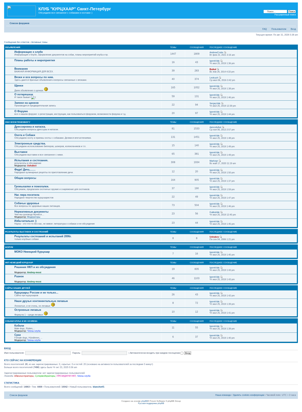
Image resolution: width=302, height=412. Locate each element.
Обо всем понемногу (17, 122)
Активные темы (39, 42)
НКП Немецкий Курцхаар (19, 262)
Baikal (213, 69)
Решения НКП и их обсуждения (35, 267)
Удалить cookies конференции (248, 395)
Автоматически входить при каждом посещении (155, 353)
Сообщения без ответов (16, 42)
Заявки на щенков (26, 102)
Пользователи (278, 29)
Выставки (20, 151)
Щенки (18, 85)
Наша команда (223, 395)
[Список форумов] (21, 10)
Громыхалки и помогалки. (31, 186)
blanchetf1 (98, 387)
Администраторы (24, 376)
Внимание (21, 68)
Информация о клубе (28, 51)
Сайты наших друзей (17, 288)
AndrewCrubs (216, 52)
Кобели (19, 325)
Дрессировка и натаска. (30, 126)
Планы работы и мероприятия (34, 60)
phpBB (144, 401)
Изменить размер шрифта (293, 22)
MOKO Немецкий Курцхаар (32, 251)
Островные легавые (27, 309)
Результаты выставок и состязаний (26, 232)
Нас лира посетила (26, 194)
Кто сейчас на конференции (22, 360)
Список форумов (19, 23)
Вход (293, 29)
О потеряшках (23, 94)
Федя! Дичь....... (25, 169)
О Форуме (21, 111)
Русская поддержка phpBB (151, 403)
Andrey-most (34, 272)
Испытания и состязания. (31, 160)
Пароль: (76, 353)
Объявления (12, 47)
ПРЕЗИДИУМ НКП (66, 376)
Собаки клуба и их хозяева (21, 321)
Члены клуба (33, 331)
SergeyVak (215, 103)
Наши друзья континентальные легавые (41, 301)
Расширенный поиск (285, 14)
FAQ (264, 29)
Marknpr (214, 161)
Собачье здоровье (26, 203)
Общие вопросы (25, 178)
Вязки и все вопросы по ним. (34, 77)
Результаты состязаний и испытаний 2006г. (42, 236)
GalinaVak (215, 212)
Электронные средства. (30, 143)
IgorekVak (215, 61)
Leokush (214, 77)
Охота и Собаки (24, 135)
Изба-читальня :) (25, 220)
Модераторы (33, 217)
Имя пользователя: (14, 353)
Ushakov (32, 165)
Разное (19, 276)
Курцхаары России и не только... (36, 292)
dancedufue (215, 127)
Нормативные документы (31, 211)
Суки (17, 334)
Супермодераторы (45, 376)
